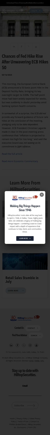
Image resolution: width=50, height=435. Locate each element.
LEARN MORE (23, 238)
